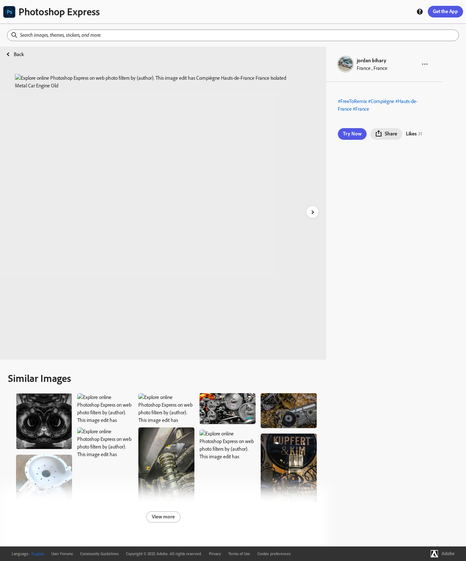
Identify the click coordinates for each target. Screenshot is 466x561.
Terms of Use (239, 553)
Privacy (215, 553)
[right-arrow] (313, 212)
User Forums (62, 553)
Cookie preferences (274, 553)
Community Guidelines (99, 553)
